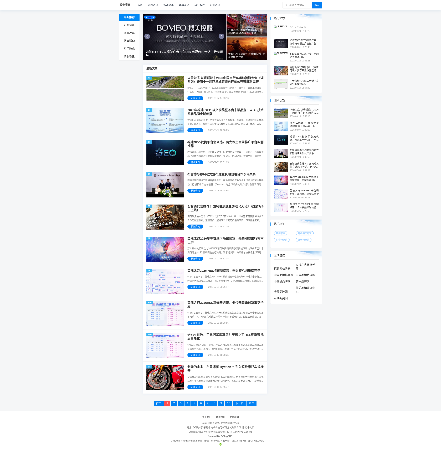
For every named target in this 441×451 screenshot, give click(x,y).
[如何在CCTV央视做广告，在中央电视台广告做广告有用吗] (184, 37)
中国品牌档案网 (283, 275)
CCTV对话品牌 (298, 27)
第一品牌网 (303, 281)
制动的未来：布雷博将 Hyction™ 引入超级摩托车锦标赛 (225, 369)
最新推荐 (129, 17)
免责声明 (234, 417)
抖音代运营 (281, 240)
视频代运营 (303, 240)
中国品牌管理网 (305, 275)
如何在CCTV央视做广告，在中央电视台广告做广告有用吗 (184, 53)
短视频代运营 (304, 233)
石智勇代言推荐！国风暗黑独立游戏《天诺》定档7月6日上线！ (225, 208)
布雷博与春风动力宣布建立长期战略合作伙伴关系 (221, 174)
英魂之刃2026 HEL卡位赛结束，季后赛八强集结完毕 (223, 270)
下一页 (239, 403)
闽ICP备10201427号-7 (259, 440)
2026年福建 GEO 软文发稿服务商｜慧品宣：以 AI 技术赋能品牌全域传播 (225, 112)
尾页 (251, 403)
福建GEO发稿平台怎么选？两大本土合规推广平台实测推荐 (225, 144)
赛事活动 (184, 5)
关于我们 (206, 417)
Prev (147, 36)
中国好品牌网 (282, 281)
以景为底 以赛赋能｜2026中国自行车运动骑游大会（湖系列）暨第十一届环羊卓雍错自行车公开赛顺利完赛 (225, 80)
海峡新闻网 (281, 298)
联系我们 (220, 417)
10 (228, 403)
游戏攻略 (168, 5)
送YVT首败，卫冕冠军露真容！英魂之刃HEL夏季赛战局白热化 (225, 337)
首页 (140, 5)
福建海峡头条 (282, 268)
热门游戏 (199, 5)
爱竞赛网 (225, 423)
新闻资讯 (153, 5)
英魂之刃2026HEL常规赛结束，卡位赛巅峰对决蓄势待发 (225, 304)
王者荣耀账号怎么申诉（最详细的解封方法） (304, 82)
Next (221, 36)
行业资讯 (215, 5)
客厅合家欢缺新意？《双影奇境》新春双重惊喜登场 (304, 69)
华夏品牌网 (281, 291)
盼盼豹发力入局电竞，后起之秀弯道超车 (304, 55)
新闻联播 (280, 233)
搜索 (317, 5)
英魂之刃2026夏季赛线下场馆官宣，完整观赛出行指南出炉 (225, 240)
